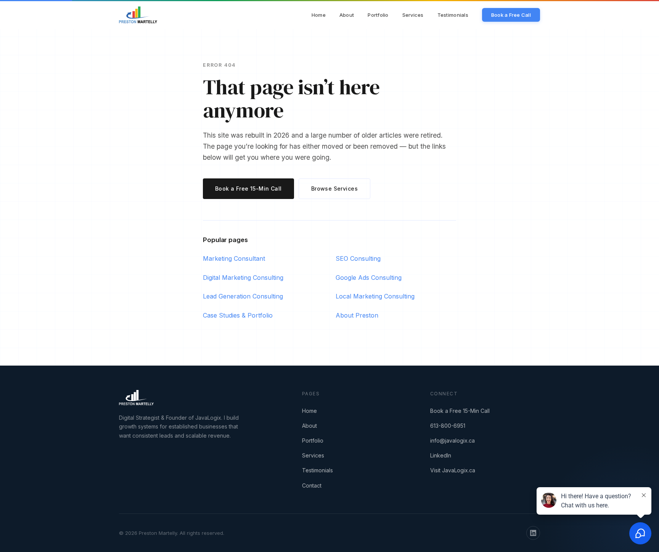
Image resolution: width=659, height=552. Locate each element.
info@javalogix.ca (452, 440)
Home (319, 15)
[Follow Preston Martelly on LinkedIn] (533, 533)
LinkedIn (440, 455)
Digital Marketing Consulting (243, 277)
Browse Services (334, 188)
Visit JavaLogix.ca (452, 470)
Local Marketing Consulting (375, 296)
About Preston (357, 315)
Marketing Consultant (234, 258)
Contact (311, 485)
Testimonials (452, 15)
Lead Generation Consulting (243, 296)
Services (413, 15)
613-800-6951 (447, 425)
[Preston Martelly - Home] (138, 14)
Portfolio (378, 15)
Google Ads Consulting (369, 277)
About (346, 15)
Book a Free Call (511, 15)
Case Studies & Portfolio (238, 315)
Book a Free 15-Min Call (248, 188)
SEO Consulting (358, 258)
